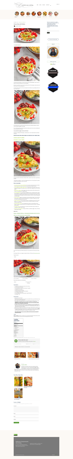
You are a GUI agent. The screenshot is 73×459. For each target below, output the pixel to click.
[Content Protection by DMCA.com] (15, 435)
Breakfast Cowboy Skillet (19, 139)
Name (15, 413)
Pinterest (34, 341)
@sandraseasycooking (37, 253)
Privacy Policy (49, 7)
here (24, 446)
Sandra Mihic (24, 364)
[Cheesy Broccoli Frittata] (27, 35)
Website (15, 419)
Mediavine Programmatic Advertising (22, 442)
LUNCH (41, 7)
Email (15, 416)
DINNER (41, 9)
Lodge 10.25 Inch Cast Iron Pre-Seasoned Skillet (22, 215)
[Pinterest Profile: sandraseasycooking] (16, 340)
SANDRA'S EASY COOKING (33, 443)
